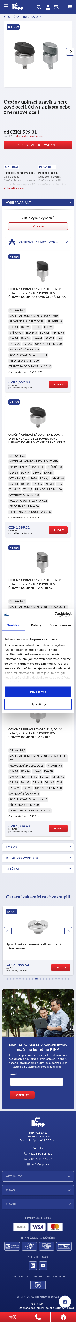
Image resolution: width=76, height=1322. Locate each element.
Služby (11, 1203)
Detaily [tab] (36, 625)
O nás (10, 1190)
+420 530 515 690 (40, 1153)
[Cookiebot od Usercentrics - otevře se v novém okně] (55, 614)
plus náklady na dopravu (29, 136)
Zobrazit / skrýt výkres (39, 242)
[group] (38, 940)
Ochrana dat (27, 1308)
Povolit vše (38, 691)
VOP (40, 1303)
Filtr (40, 226)
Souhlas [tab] (13, 625)
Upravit (36, 704)
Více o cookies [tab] (61, 625)
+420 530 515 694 (40, 1159)
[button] (70, 52)
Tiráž (31, 1303)
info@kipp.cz (40, 1164)
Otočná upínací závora (24, 17)
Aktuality (14, 1176)
